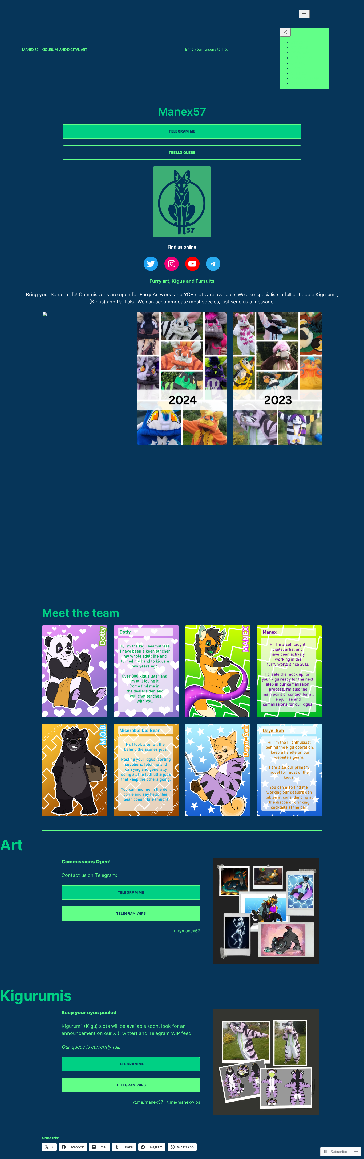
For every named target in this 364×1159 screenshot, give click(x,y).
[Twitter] (151, 264)
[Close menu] (285, 32)
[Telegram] (213, 264)
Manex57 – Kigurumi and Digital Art (54, 50)
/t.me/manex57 (148, 1102)
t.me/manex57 (185, 930)
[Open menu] (304, 14)
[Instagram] (171, 264)
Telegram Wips (131, 913)
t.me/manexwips (183, 1102)
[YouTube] (192, 264)
